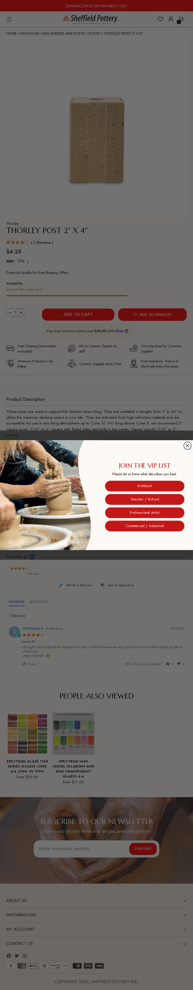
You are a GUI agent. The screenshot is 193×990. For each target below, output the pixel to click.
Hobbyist (144, 485)
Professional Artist (145, 512)
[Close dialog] (187, 445)
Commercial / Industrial (145, 525)
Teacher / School (144, 499)
